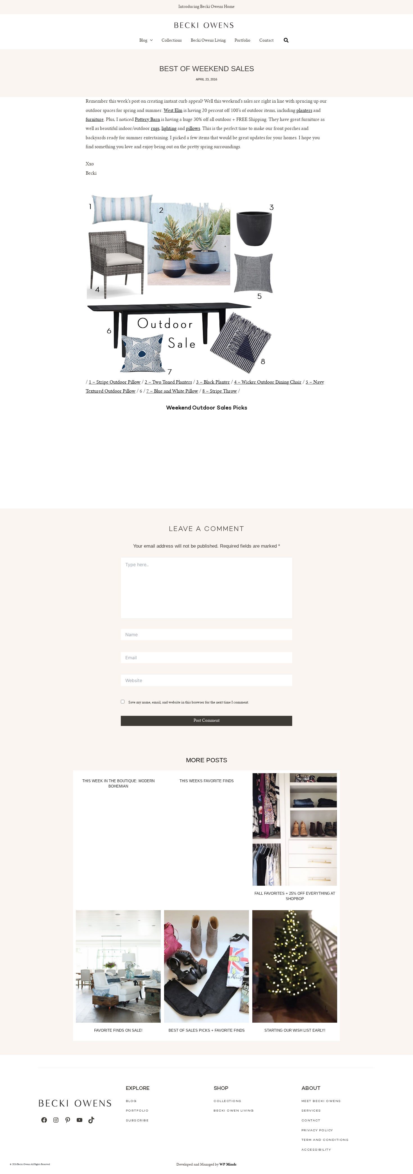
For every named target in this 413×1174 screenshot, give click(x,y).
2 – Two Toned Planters (168, 382)
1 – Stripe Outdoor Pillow (114, 382)
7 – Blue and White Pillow (172, 391)
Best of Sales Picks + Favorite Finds (207, 1030)
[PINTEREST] (67, 1120)
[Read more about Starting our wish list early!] (294, 966)
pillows (193, 128)
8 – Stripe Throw (219, 391)
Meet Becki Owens (321, 1101)
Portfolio (242, 41)
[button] (150, 40)
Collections (172, 41)
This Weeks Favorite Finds (207, 781)
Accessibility (316, 1150)
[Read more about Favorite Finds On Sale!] (118, 966)
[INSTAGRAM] (56, 1120)
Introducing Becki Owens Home (206, 7)
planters (304, 110)
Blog (143, 41)
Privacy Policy (317, 1130)
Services (311, 1111)
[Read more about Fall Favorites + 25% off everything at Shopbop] (294, 829)
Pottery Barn (147, 119)
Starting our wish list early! (294, 1030)
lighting (169, 128)
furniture (95, 119)
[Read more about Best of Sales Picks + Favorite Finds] (206, 966)
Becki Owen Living (234, 1111)
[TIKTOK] (91, 1120)
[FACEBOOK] (44, 1120)
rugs (155, 128)
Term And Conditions (325, 1140)
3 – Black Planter (213, 382)
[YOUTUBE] (79, 1120)
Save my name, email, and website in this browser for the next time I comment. (188, 703)
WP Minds (228, 1165)
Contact (266, 41)
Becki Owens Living (208, 41)
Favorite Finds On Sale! (118, 1030)
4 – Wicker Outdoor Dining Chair (267, 382)
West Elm (173, 110)
